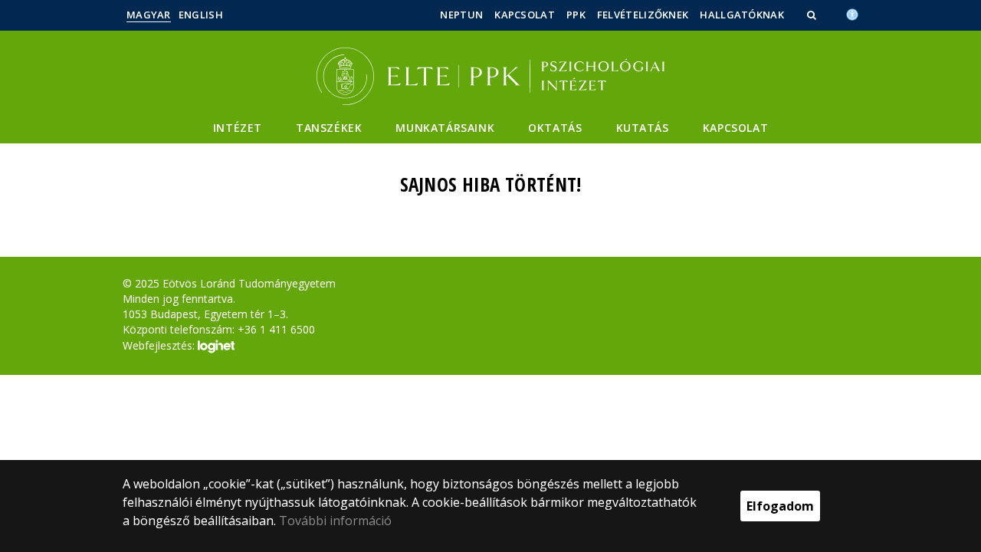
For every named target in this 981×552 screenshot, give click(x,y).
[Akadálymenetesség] (852, 13)
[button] (813, 14)
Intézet (237, 127)
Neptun (461, 14)
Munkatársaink (444, 127)
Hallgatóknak (742, 14)
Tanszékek (329, 127)
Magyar (148, 14)
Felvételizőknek (643, 14)
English (201, 14)
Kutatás (642, 127)
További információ (335, 520)
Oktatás (555, 127)
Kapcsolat (524, 14)
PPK (576, 14)
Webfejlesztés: (160, 344)
